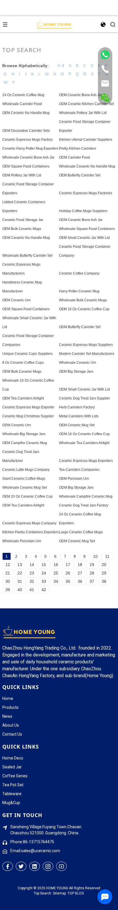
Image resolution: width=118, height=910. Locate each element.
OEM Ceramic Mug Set (77, 425)
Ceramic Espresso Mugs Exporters (86, 461)
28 (92, 573)
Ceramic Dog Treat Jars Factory (83, 505)
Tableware (11, 793)
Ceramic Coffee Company (79, 273)
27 (80, 573)
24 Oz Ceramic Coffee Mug (23, 95)
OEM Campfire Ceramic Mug (24, 443)
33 (44, 581)
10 (95, 556)
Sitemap (59, 893)
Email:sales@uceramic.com (35, 850)
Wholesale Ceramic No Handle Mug (87, 166)
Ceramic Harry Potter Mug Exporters (30, 148)
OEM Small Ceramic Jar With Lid (84, 238)
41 (32, 589)
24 (44, 573)
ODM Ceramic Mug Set (77, 541)
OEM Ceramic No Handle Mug (26, 113)
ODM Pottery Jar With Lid (21, 175)
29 (104, 573)
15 (44, 564)
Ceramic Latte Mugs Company (26, 470)
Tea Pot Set (12, 785)
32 (32, 581)
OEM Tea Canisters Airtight (23, 398)
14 (32, 564)
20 (104, 564)
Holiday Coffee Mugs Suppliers (83, 211)
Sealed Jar (12, 767)
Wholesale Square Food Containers (87, 229)
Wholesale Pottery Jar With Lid (83, 113)
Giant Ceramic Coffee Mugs (23, 479)
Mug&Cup (11, 802)
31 (19, 581)
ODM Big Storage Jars (76, 488)
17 (68, 564)
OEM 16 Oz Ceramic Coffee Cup (84, 309)
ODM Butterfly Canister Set (80, 327)
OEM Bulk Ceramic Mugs (21, 229)
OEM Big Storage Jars (76, 372)
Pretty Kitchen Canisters (77, 148)
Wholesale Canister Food (22, 104)
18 (80, 564)
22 (19, 573)
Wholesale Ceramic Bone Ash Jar (28, 157)
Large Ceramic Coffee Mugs (81, 532)
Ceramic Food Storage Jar (22, 220)
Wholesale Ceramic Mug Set (24, 488)
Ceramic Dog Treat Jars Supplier (84, 398)
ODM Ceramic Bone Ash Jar (81, 220)
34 (56, 581)
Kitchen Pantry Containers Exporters (30, 532)
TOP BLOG (76, 893)
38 (104, 581)
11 (107, 556)
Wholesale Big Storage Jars (24, 434)
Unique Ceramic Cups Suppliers (27, 354)
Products (10, 707)
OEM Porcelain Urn (74, 479)
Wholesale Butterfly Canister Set (27, 256)
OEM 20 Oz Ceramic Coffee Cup (27, 496)
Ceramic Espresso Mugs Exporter (28, 407)
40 (19, 589)
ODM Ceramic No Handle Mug (26, 238)
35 (68, 581)
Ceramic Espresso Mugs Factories (85, 193)
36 (80, 581)
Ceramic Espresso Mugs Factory (27, 140)
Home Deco (12, 758)
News (7, 716)
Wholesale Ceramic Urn (77, 363)
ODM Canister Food (74, 157)
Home (7, 698)
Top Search (42, 893)
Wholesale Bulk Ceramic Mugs (83, 300)
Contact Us (12, 734)
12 (7, 564)
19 (92, 564)
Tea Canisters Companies (79, 470)
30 (7, 581)
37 (92, 581)
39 (7, 589)
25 (56, 573)
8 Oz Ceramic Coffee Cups (23, 363)
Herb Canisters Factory (77, 407)
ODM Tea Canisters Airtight (23, 505)
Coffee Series (14, 776)
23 (32, 573)
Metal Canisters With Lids (79, 416)
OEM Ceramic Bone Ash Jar (80, 95)
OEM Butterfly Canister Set (79, 175)
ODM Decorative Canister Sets (26, 131)
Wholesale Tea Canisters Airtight (84, 443)
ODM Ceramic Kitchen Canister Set (86, 104)
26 (68, 573)
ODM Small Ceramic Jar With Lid (84, 389)
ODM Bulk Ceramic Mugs (22, 372)
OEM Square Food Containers (25, 166)
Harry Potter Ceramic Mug (79, 291)
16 (56, 564)
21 (7, 573)
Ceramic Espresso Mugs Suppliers (86, 345)
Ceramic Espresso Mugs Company (29, 523)
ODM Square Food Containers (26, 309)
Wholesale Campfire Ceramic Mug (86, 496)
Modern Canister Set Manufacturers (86, 354)
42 (44, 589)
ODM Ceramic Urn (16, 425)
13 (19, 564)
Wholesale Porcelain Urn (21, 541)
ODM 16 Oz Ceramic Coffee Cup (84, 434)
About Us (10, 725)
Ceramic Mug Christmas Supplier (28, 416)
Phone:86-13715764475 (32, 841)
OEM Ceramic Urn (16, 300)
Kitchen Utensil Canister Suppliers (85, 140)
